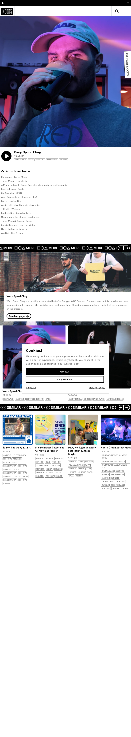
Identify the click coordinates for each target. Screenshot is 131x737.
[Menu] (126, 11)
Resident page (17, 316)
